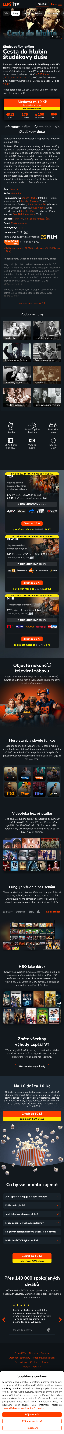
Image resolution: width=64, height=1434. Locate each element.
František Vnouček (37, 204)
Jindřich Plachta (29, 198)
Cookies (34, 1362)
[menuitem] (56, 37)
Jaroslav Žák (43, 218)
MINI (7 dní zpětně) (14, 248)
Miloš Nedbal (38, 207)
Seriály (26, 13)
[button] (3, 1320)
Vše (6, 13)
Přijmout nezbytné (32, 1421)
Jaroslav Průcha (29, 211)
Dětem (38, 13)
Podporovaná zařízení (44, 1357)
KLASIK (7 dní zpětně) (36, 248)
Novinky (33, 1353)
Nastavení (32, 1428)
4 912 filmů (42, 74)
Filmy (15, 13)
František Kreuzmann (24, 214)
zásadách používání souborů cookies (24, 1408)
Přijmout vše (32, 1414)
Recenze (45, 1353)
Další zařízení (53, 911)
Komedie (14, 189)
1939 (20, 227)
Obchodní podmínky (19, 1357)
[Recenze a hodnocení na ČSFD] (26, 232)
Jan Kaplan (30, 218)
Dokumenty (52, 13)
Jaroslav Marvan (29, 201)
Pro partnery (21, 1362)
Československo (19, 223)
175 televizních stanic (16, 77)
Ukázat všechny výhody (32, 1066)
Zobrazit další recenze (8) (32, 303)
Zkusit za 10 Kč (32, 1114)
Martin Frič (16, 193)
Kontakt (46, 1362)
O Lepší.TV (20, 1353)
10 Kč (6, 84)
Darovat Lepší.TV (32, 1366)
